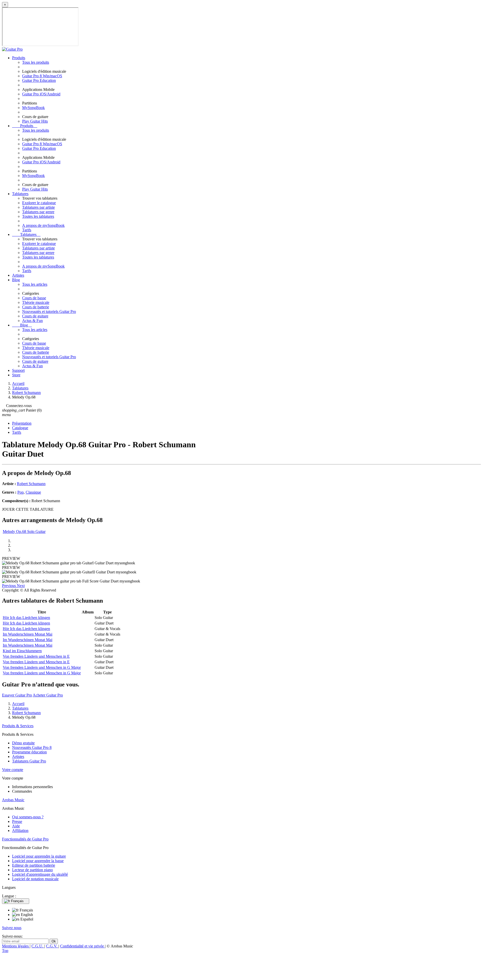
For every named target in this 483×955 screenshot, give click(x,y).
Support (18, 370)
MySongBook (33, 107)
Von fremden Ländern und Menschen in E (36, 656)
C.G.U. (37, 946)
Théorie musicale (35, 302)
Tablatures (20, 194)
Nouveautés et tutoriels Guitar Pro (49, 311)
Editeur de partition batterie (33, 865)
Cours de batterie (35, 307)
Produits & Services (17, 726)
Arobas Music (13, 800)
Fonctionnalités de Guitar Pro (25, 839)
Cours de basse (34, 298)
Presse (17, 821)
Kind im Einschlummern (22, 651)
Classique (33, 492)
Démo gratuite (23, 743)
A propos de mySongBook (43, 225)
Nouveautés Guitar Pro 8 (32, 747)
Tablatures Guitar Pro (29, 761)
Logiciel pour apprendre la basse (38, 861)
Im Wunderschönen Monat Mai (27, 634)
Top (5, 950)
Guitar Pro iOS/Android (41, 94)
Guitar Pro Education (39, 80)
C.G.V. (52, 946)
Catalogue (20, 428)
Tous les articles (34, 284)
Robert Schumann (31, 484)
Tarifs (26, 230)
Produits (18, 58)
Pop (20, 492)
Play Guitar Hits (35, 121)
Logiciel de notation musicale (35, 879)
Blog (16, 280)
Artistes (18, 275)
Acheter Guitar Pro (48, 695)
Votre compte (12, 769)
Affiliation (20, 830)
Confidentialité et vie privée (82, 946)
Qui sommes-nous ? (28, 817)
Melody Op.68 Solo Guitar (24, 531)
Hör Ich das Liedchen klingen (26, 617)
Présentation (21, 423)
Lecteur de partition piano (32, 870)
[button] (9, 585)
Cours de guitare (35, 316)
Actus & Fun (32, 320)
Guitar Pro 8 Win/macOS (42, 76)
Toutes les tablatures (38, 216)
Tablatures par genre (38, 212)
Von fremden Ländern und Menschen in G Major (42, 667)
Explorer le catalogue (39, 203)
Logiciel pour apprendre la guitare (39, 856)
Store (16, 375)
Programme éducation (29, 752)
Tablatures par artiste (38, 207)
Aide (16, 826)
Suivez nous (11, 928)
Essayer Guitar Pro (17, 695)
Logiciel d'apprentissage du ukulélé (40, 874)
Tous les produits (35, 62)
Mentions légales (16, 946)
